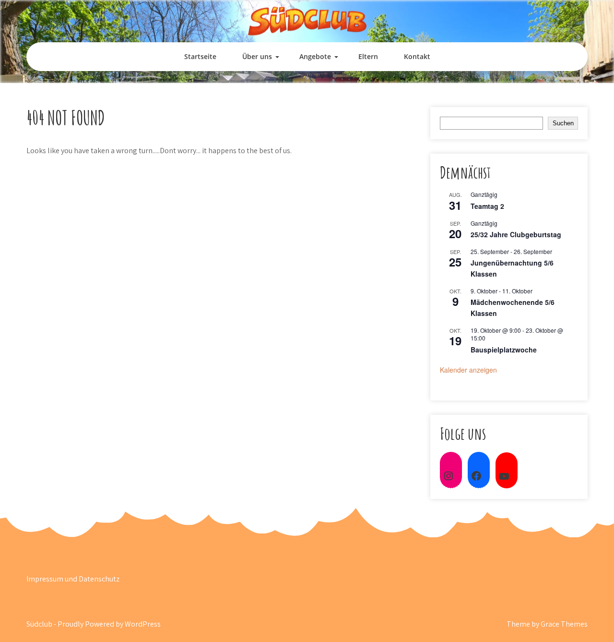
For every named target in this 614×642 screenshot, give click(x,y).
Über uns (257, 56)
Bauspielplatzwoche (504, 349)
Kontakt (417, 56)
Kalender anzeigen (468, 370)
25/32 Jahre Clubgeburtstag (516, 234)
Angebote (315, 56)
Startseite (200, 56)
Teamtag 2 (487, 206)
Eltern (368, 56)
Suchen (563, 123)
